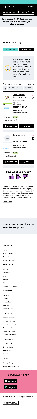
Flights (5, 283)
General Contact (9, 318)
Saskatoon (6, 295)
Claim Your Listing (9, 324)
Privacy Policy (8, 363)
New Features (8, 253)
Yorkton (6, 305)
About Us (6, 257)
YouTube (8, 350)
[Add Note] (33, 99)
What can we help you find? (16, 12)
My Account (7, 269)
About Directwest (9, 260)
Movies (5, 279)
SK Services (7, 273)
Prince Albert (8, 309)
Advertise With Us (9, 328)
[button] (31, 6)
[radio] (11, 176)
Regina (5, 298)
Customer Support (9, 335)
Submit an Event (9, 331)
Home (5, 250)
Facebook (8, 344)
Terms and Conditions (11, 366)
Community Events (10, 286)
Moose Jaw (7, 302)
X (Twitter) (9, 347)
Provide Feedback (9, 321)
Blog (4, 276)
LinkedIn (8, 354)
